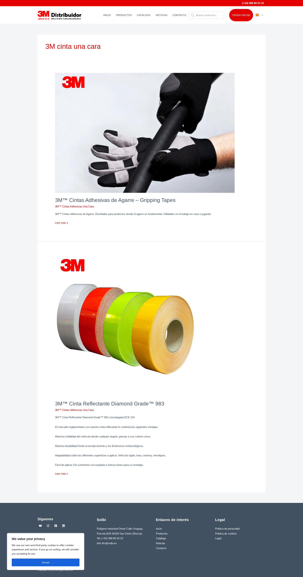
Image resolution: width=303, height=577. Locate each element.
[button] (261, 15)
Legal (218, 538)
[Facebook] (56, 526)
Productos (124, 15)
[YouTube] (40, 526)
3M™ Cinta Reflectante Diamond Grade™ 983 (109, 403)
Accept (45, 562)
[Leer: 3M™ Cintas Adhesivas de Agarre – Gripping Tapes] (145, 132)
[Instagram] (48, 526)
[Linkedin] (63, 526)
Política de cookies (226, 533)
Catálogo (143, 15)
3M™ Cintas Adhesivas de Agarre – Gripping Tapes (115, 200)
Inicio (107, 15)
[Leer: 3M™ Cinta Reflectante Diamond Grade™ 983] (125, 325)
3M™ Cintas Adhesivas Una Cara (74, 206)
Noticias (161, 15)
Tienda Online (241, 15)
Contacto (179, 15)
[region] (45, 551)
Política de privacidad (227, 528)
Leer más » (61, 222)
